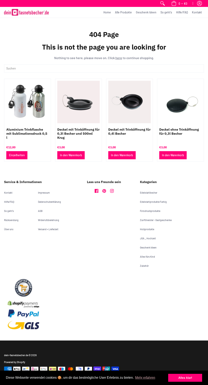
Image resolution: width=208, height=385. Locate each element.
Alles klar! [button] (185, 377)
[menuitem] (162, 3)
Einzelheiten (17, 155)
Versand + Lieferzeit (48, 229)
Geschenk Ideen (148, 247)
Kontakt (8, 192)
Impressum (44, 192)
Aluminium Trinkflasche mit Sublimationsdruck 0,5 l (26, 133)
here (118, 58)
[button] (179, 3)
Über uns (8, 229)
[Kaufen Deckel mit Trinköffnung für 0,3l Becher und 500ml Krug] (78, 102)
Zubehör (144, 265)
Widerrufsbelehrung (48, 220)
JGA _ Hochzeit (148, 238)
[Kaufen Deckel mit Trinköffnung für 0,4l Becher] (129, 102)
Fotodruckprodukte (150, 210)
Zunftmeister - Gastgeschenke (156, 220)
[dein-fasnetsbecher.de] (26, 12)
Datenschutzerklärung (49, 201)
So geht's (9, 210)
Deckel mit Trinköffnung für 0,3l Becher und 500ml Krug (78, 133)
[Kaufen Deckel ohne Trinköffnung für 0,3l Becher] (180, 102)
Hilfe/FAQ (9, 201)
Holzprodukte (147, 229)
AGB (40, 210)
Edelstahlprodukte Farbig (153, 201)
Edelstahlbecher (148, 192)
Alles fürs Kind (147, 256)
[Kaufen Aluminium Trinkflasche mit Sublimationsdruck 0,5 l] (27, 102)
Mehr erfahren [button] (145, 377)
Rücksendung (11, 220)
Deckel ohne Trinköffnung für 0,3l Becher (179, 131)
